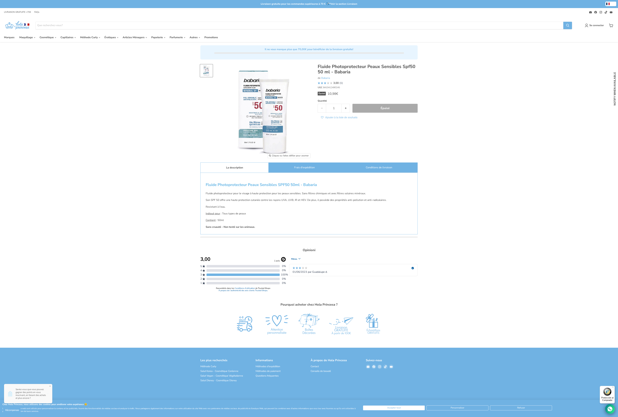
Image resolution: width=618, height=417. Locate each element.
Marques (9, 37)
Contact (315, 366)
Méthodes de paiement (268, 371)
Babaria (325, 78)
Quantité (322, 101)
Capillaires (67, 37)
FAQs (36, 12)
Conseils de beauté (321, 371)
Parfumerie (176, 37)
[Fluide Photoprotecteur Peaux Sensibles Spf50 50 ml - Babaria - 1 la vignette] (206, 70)
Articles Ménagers (134, 37)
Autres (194, 37)
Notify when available (614, 88)
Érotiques (110, 37)
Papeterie (157, 37)
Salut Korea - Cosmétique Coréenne (219, 371)
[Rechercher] (567, 25)
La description (234, 167)
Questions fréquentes (267, 375)
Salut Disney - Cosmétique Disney (218, 380)
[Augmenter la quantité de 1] (346, 108)
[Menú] (613, 388)
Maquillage (26, 37)
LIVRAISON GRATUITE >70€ (17, 12)
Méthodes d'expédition (268, 366)
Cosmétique (47, 37)
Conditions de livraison (379, 167)
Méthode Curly (89, 37)
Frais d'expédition (304, 167)
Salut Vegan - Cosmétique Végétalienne (221, 375)
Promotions (211, 37)
